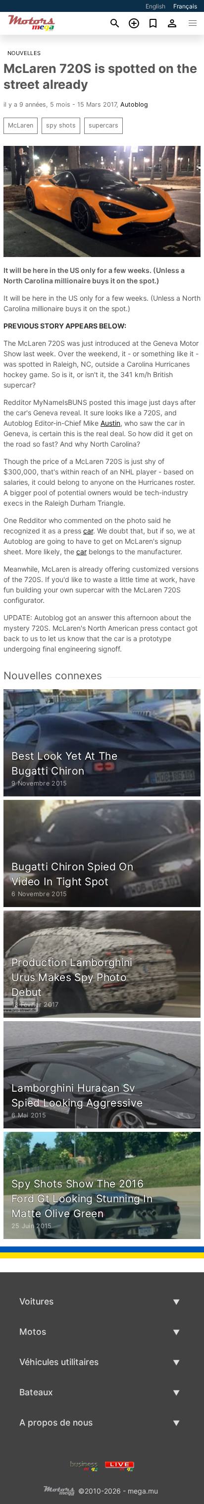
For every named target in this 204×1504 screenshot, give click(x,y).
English (155, 6)
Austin (110, 423)
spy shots (61, 125)
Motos (32, 1331)
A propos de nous (56, 1422)
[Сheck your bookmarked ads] (153, 23)
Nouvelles (24, 53)
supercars (103, 125)
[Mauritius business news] (84, 1465)
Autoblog (134, 104)
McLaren (20, 125)
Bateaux (36, 1392)
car (88, 530)
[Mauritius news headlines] (119, 1465)
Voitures (36, 1301)
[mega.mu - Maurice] (59, 1490)
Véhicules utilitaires (59, 1362)
